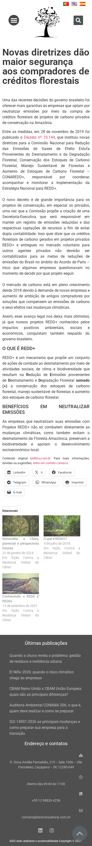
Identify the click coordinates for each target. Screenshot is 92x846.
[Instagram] (51, 830)
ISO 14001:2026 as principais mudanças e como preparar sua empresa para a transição (44, 727)
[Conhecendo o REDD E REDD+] (20, 583)
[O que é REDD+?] (62, 525)
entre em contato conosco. (51, 463)
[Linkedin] (40, 830)
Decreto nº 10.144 (39, 137)
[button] (13, 20)
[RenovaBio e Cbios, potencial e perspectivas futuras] (20, 525)
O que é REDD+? (55, 539)
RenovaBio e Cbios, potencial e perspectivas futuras (20, 543)
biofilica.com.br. (40, 458)
